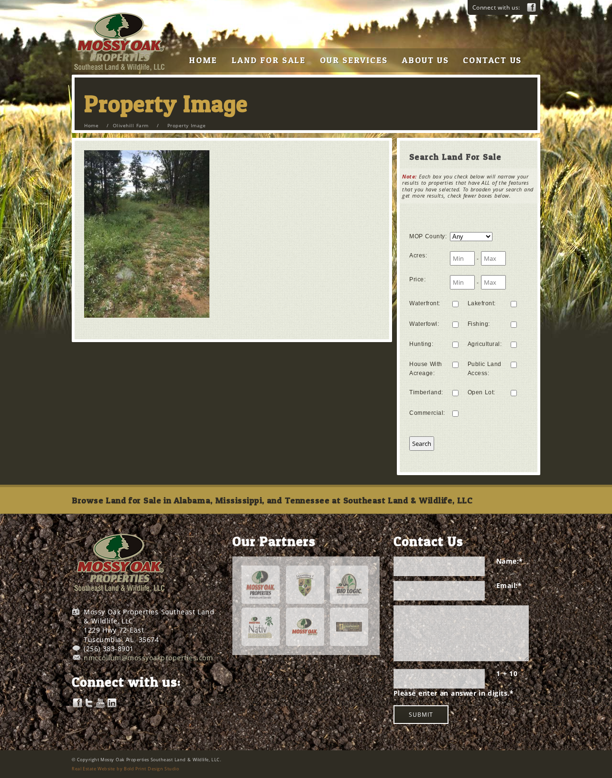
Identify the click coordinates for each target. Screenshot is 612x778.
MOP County (428, 236)
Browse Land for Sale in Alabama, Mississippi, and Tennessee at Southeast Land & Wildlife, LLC (272, 500)
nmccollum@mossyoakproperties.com (148, 657)
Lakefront (482, 303)
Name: (509, 561)
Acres (418, 255)
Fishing (479, 324)
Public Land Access (485, 369)
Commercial (427, 413)
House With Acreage (425, 369)
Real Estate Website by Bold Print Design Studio (125, 769)
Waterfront (424, 303)
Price (417, 279)
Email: (509, 585)
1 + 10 (506, 673)
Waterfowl (424, 324)
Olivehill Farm (131, 125)
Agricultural (485, 344)
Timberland (426, 392)
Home (91, 125)
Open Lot (481, 392)
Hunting (421, 344)
